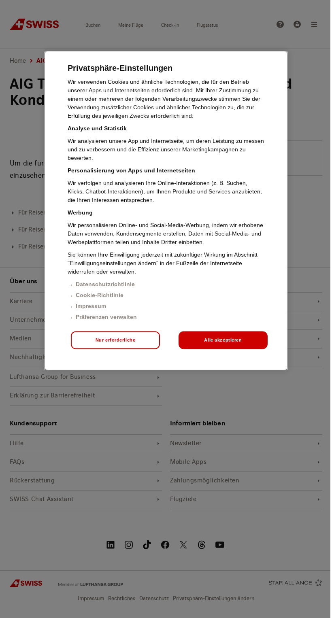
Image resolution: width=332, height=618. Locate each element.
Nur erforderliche (116, 340)
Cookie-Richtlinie (99, 295)
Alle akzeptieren (223, 340)
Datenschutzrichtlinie (105, 284)
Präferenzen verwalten (106, 317)
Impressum (91, 306)
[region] (166, 210)
